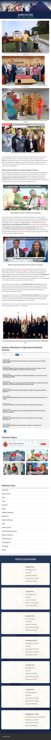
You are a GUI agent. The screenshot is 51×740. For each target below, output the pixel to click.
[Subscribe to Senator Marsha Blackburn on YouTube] (44, 444)
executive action (21, 231)
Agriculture (25, 14)
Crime (3, 501)
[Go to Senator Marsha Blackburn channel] (5, 444)
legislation (16, 276)
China (3, 497)
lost (46, 271)
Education (5, 505)
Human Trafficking (7, 520)
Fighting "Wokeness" (8, 512)
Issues (24, 17)
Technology (5, 546)
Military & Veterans (7, 535)
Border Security (6, 493)
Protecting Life (6, 542)
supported (18, 284)
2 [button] (25, 478)
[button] (48, 462)
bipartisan (43, 222)
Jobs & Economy (6, 527)
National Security (7, 538)
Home (18, 17)
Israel (3, 523)
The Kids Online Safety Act (9, 531)
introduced (40, 176)
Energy (4, 508)
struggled (24, 271)
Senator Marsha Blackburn (16, 443)
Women (4, 550)
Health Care (5, 516)
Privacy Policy (6, 736)
